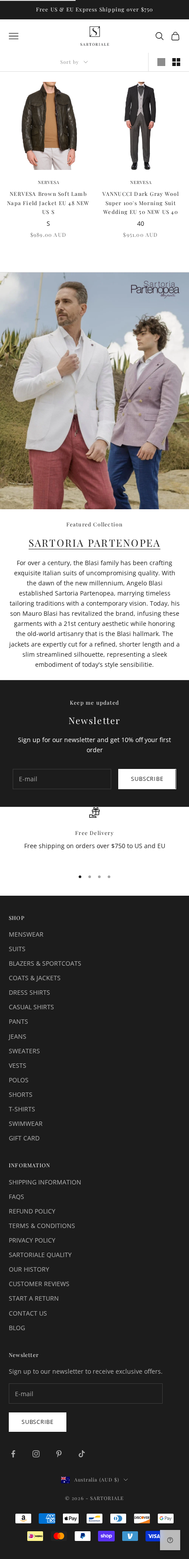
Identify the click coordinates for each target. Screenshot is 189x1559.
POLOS (19, 1080)
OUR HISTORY (29, 1269)
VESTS (17, 1065)
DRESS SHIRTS (29, 992)
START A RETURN (34, 1298)
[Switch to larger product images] (161, 62)
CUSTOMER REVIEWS (39, 1284)
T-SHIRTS (22, 1109)
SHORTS (21, 1094)
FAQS (16, 1196)
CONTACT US (28, 1313)
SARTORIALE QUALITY (40, 1254)
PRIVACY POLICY (32, 1240)
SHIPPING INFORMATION (45, 1182)
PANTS (18, 1021)
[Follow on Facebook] (13, 1453)
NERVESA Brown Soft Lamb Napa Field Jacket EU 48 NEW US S (48, 202)
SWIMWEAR (26, 1123)
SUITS (17, 949)
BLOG (17, 1328)
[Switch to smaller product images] (176, 62)
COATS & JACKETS (35, 978)
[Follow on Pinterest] (59, 1453)
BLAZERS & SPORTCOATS (45, 963)
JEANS (17, 1036)
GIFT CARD (24, 1138)
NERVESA (48, 182)
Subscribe (147, 779)
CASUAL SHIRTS (31, 1007)
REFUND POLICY (32, 1211)
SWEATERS (24, 1051)
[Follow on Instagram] (36, 1453)
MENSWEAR (26, 934)
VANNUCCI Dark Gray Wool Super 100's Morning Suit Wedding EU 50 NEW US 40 (140, 202)
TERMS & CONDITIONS (42, 1225)
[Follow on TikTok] (81, 1453)
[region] (94, 834)
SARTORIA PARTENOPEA (95, 542)
